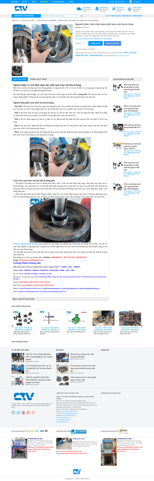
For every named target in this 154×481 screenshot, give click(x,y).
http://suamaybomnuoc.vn (122, 55)
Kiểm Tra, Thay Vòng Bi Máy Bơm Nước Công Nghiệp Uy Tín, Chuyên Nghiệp (39, 356)
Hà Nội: (108, 16)
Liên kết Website (58, 2)
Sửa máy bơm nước (28, 20)
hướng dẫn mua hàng (117, 2)
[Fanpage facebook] (13, 413)
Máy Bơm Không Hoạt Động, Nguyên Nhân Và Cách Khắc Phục (22, 333)
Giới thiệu (14, 2)
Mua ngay (96, 43)
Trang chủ (15, 20)
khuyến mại (44, 2)
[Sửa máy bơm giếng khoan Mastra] (50, 318)
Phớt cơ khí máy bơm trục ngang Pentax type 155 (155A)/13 (132, 186)
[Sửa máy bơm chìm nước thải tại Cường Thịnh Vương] (104, 318)
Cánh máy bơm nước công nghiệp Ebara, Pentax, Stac (83, 378)
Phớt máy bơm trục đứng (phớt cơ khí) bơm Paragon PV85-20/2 (132, 88)
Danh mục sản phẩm (24, 16)
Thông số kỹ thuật (38, 79)
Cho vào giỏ (113, 43)
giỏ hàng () (136, 2)
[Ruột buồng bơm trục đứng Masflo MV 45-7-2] (118, 128)
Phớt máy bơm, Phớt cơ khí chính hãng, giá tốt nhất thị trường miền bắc (83, 368)
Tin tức (24, 2)
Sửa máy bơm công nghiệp (46, 20)
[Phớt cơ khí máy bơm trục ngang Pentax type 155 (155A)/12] (118, 109)
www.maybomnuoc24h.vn (68, 415)
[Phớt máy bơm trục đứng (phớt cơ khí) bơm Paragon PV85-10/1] (118, 165)
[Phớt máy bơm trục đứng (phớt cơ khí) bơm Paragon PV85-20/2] (118, 88)
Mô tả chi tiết (20, 79)
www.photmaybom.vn (62, 422)
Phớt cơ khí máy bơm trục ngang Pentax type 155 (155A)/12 (132, 108)
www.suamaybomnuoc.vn (63, 417)
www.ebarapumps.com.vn (63, 420)
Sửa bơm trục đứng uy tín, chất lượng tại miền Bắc (81, 355)
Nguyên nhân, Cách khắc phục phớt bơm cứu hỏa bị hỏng (78, 20)
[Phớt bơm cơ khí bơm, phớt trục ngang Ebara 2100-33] (118, 146)
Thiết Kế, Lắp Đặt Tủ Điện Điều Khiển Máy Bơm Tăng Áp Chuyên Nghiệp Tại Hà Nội (38, 379)
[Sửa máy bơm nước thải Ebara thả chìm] (130, 318)
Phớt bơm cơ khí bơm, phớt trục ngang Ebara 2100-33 (133, 146)
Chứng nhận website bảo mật (109, 431)
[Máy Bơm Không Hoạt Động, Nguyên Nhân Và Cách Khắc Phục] (24, 318)
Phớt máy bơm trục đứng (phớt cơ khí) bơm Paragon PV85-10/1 (132, 166)
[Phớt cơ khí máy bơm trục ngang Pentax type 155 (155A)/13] (118, 187)
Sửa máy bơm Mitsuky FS (76, 332)
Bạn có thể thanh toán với (19, 431)
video (34, 2)
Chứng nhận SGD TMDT (63, 431)
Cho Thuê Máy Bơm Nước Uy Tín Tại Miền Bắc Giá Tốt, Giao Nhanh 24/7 (38, 368)
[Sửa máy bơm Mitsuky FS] (77, 318)
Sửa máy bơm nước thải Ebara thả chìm (128, 332)
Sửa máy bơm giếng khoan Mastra (50, 332)
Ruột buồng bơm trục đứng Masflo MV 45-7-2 (132, 127)
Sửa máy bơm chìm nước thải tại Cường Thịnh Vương (102, 333)
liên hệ (71, 2)
